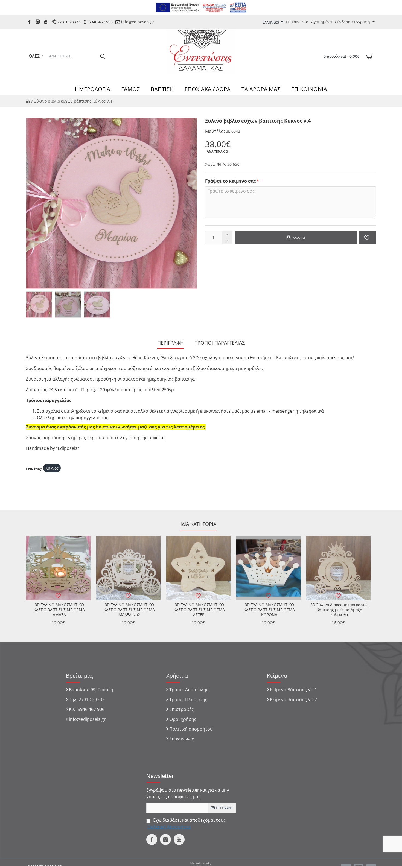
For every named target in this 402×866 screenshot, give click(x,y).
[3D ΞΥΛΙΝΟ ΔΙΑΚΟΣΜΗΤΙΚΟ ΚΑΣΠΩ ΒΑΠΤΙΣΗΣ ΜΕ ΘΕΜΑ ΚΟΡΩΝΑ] (268, 568)
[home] (28, 101)
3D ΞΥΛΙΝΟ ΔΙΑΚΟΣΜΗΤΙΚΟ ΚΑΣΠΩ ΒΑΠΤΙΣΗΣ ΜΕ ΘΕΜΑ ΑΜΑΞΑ (59, 609)
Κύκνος (52, 468)
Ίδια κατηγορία (198, 524)
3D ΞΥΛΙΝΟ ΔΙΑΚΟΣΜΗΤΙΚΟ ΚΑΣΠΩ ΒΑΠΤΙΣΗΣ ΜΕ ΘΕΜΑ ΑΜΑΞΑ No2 (129, 609)
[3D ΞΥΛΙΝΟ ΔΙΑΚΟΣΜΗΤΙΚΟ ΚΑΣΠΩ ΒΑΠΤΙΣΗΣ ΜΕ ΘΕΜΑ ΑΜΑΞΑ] (58, 568)
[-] (227, 241)
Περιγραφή (170, 343)
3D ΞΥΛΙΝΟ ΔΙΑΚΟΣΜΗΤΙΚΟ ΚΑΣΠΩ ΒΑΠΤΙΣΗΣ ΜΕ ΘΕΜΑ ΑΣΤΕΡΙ (199, 609)
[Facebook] (30, 21)
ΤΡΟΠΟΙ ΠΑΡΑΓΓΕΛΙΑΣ (220, 343)
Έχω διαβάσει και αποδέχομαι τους (186, 823)
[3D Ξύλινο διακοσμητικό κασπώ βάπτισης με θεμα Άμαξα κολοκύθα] (338, 568)
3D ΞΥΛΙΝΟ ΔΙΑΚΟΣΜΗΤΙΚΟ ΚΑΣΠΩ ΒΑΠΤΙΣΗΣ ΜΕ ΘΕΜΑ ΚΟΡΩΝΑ (269, 609)
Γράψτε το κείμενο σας (230, 181)
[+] (227, 234)
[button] (296, 237)
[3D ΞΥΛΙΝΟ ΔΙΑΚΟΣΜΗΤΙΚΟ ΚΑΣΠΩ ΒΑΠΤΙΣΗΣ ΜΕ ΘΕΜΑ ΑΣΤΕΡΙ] (198, 568)
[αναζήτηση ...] (102, 56)
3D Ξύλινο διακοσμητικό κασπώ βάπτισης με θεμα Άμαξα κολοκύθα (339, 609)
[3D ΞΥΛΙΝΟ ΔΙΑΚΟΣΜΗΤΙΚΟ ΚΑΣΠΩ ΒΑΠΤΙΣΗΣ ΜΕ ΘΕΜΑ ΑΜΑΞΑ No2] (128, 568)
